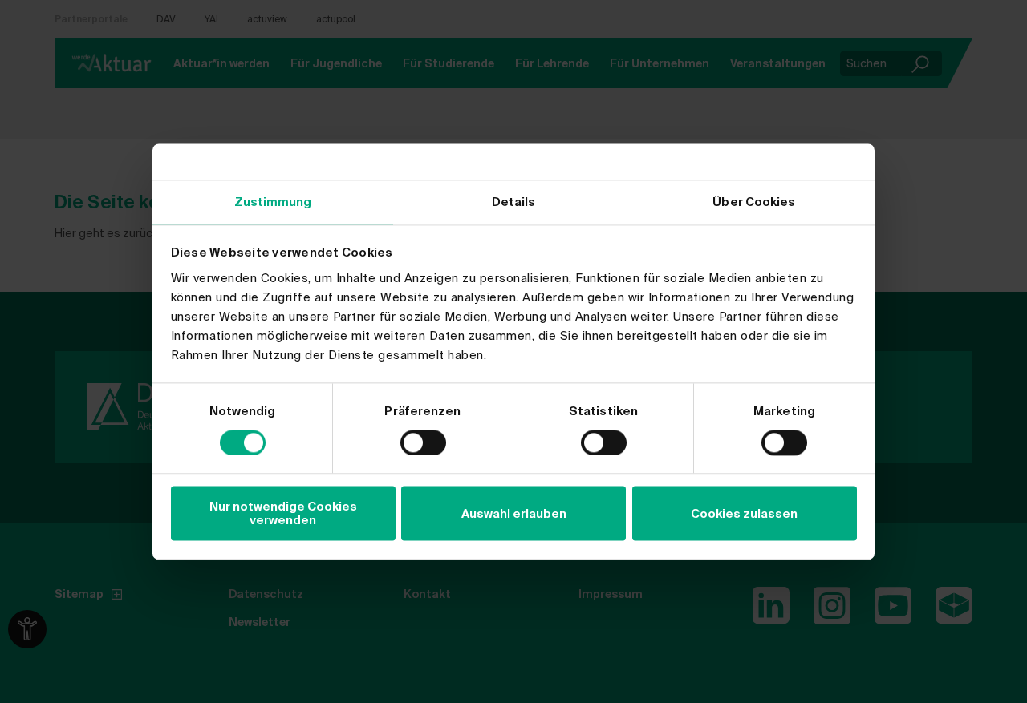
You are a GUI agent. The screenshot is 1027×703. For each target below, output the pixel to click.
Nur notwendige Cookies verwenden (283, 513)
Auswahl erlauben (513, 513)
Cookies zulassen (744, 513)
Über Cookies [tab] (753, 201)
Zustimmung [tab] (273, 201)
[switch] (423, 442)
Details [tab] (514, 201)
